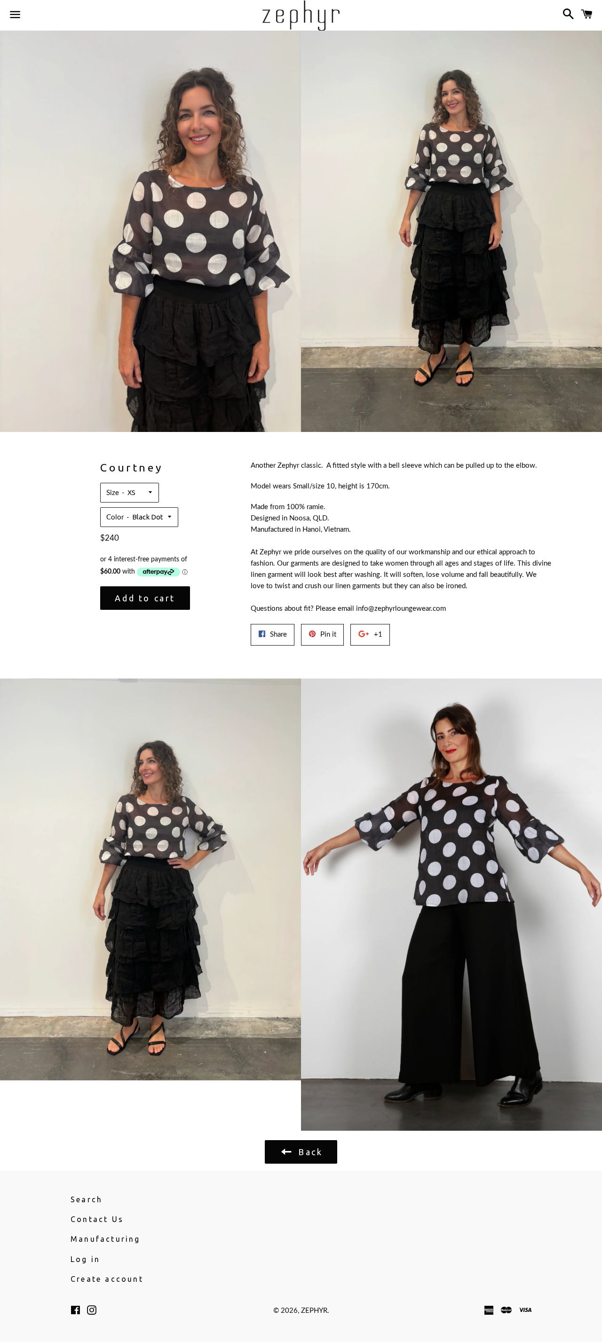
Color (115, 517)
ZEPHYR (314, 1310)
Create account (107, 1279)
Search (87, 1199)
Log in (85, 1259)
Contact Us (97, 1219)
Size (112, 492)
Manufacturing (106, 1239)
